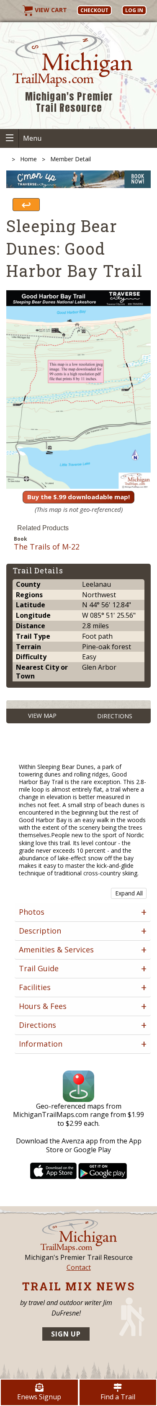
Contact (79, 1267)
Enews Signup (39, 1396)
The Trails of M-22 (47, 547)
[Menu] (9, 138)
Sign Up (66, 1334)
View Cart (50, 10)
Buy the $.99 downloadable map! (78, 497)
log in (134, 10)
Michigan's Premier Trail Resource (69, 102)
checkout (94, 10)
